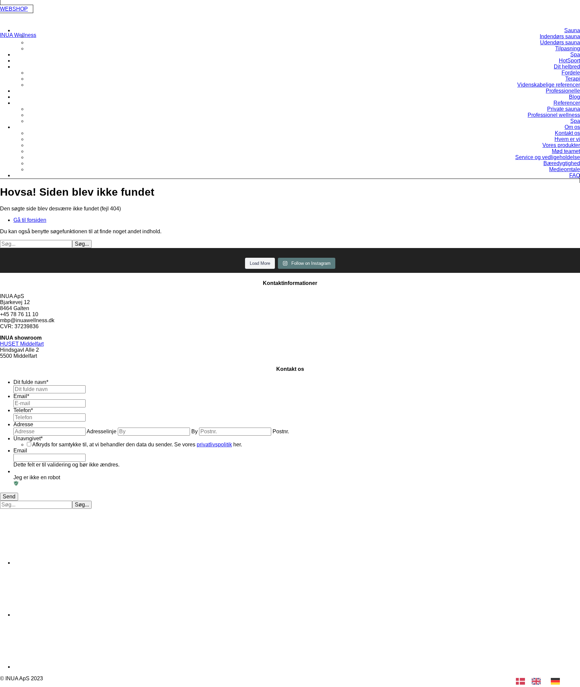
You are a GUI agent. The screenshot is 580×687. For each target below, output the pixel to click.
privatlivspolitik (214, 444)
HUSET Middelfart (22, 344)
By (194, 431)
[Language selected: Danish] (541, 681)
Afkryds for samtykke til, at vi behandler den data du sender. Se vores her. (137, 444)
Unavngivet (28, 438)
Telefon (23, 410)
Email (21, 396)
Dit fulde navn (30, 382)
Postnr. (281, 431)
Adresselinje (101, 431)
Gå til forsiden (29, 220)
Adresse (23, 424)
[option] (537, 681)
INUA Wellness (18, 35)
